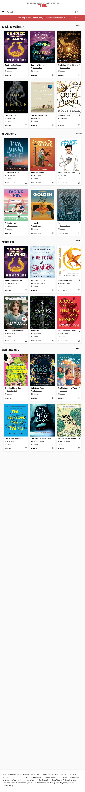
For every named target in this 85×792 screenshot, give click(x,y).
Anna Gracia (63, 391)
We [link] (59, 223)
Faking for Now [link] (10, 223)
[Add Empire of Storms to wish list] (52, 75)
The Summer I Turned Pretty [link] (41, 115)
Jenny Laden (10, 441)
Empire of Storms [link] (37, 65)
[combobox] (38, 12)
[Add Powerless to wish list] (52, 340)
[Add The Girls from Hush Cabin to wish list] (52, 448)
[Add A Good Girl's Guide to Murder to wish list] (26, 340)
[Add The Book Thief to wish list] (26, 125)
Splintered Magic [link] (37, 388)
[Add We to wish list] (79, 233)
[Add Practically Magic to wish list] (52, 182)
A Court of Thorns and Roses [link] (68, 331)
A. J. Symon (37, 226)
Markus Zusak (11, 118)
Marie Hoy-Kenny (38, 441)
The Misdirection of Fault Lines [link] (68, 388)
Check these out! (10, 349)
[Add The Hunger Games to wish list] (79, 290)
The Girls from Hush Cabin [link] (41, 438)
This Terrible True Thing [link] (14, 438)
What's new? (8, 134)
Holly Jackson (11, 333)
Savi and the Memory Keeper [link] (68, 438)
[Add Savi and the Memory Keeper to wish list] (79, 448)
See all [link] (79, 26)
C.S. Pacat (63, 175)
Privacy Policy (59, 774)
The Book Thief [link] (10, 115)
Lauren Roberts (38, 333)
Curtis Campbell (12, 391)
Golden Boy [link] (35, 223)
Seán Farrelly (11, 175)
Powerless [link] (35, 331)
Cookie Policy (8, 785)
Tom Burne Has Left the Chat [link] (15, 173)
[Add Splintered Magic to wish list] (52, 398)
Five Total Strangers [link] (38, 280)
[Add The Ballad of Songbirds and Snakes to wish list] (79, 75)
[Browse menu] (81, 12)
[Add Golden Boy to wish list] (52, 233)
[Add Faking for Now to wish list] (26, 233)
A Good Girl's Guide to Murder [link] (15, 331)
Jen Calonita (37, 175)
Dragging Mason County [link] (14, 388)
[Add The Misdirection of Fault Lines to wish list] (79, 398)
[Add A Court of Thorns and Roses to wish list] (79, 340)
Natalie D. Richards (39, 283)
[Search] (3, 12)
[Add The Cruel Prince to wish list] (79, 125)
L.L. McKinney (37, 391)
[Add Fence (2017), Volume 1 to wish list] (79, 182)
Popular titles (8, 242)
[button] (26, 65)
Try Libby (21, 18)
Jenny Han (36, 118)
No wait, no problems (12, 26)
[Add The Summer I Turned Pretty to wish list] (52, 125)
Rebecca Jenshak (12, 226)
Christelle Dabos (65, 226)
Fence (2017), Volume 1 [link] (66, 173)
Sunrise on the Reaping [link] (13, 65)
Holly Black (63, 118)
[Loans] (77, 12)
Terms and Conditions (41, 774)
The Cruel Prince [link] (64, 115)
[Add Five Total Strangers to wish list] (52, 290)
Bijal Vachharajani (65, 441)
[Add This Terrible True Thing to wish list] (26, 448)
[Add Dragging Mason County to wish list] (26, 398)
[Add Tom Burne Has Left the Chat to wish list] (26, 182)
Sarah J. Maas (37, 68)
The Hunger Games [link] (65, 280)
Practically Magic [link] (37, 173)
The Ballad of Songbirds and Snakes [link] (68, 65)
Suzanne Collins (12, 68)
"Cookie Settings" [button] (62, 780)
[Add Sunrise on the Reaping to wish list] (26, 75)
